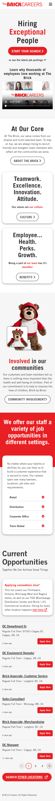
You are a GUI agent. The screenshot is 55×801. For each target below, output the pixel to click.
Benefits (26, 277)
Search (24, 777)
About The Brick (26, 161)
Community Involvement (26, 399)
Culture (26, 217)
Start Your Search (27, 51)
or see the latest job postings (26, 60)
